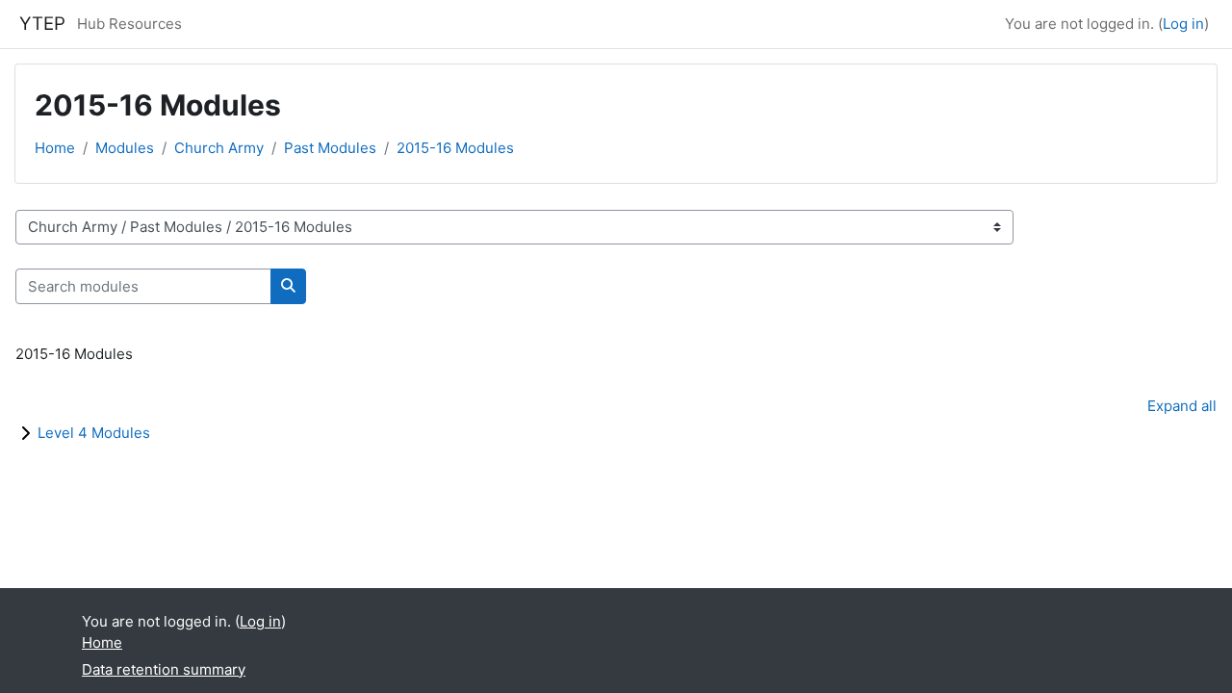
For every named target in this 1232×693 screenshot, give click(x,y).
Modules (124, 148)
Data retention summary (163, 669)
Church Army (219, 148)
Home (55, 148)
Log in (1183, 23)
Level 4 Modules (94, 433)
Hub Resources (129, 23)
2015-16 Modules (455, 148)
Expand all (1182, 406)
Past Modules (330, 148)
